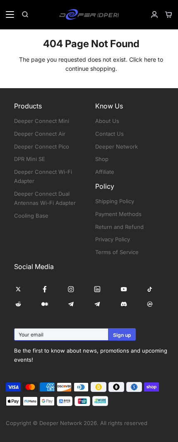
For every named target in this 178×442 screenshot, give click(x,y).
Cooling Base (31, 215)
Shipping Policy (114, 201)
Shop (101, 159)
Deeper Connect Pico (41, 146)
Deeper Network (116, 146)
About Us (107, 121)
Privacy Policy (112, 239)
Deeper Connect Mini (41, 121)
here (150, 59)
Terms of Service (117, 252)
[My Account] (151, 14)
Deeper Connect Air (39, 133)
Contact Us (109, 133)
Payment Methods (118, 214)
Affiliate (104, 171)
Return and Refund (119, 226)
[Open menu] (7, 14)
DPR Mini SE (29, 159)
